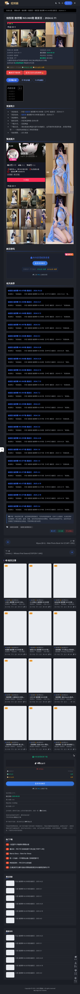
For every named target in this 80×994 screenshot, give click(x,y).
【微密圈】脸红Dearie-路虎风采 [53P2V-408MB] (64, 698)
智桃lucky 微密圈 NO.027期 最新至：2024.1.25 (39, 650)
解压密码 (12, 96)
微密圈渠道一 (65, 647)
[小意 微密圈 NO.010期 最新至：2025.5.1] (10, 890)
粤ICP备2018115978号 (40, 990)
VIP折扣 (41, 769)
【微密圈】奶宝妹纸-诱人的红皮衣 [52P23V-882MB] (15, 745)
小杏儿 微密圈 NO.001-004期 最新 (14, 603)
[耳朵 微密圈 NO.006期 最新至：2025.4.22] (10, 883)
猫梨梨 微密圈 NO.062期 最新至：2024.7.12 (24, 381)
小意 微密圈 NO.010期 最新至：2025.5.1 (28, 889)
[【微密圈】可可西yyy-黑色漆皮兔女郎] (64, 628)
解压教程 (49, 58)
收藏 (61, 531)
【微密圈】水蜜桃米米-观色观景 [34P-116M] (15, 698)
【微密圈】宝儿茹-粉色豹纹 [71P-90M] (64, 745)
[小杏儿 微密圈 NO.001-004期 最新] (15, 581)
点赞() (70, 531)
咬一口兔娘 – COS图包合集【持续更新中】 (24, 858)
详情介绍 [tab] (13, 80)
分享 (54, 531)
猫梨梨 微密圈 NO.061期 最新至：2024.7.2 (24, 393)
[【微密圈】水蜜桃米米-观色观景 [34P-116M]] (15, 675)
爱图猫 (41, 988)
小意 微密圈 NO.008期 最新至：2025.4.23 (29, 904)
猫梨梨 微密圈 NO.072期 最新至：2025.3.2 (24, 472)
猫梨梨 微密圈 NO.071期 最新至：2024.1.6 (24, 449)
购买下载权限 (15, 73)
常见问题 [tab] (27, 80)
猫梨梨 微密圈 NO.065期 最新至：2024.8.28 (24, 347)
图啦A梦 (17, 10)
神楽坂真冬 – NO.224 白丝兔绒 (20, 863)
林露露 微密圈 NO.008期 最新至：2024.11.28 (15, 650)
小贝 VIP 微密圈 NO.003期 (38, 697)
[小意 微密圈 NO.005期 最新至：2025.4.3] (10, 920)
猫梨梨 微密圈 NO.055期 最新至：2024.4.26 (24, 438)
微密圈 (24, 10)
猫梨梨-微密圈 (14, 527)
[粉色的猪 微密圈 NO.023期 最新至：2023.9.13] (64, 581)
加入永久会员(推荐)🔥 (36, 73)
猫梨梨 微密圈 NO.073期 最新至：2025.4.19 (24, 483)
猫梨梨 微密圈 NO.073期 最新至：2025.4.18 (24, 495)
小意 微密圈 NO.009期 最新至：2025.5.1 (28, 896)
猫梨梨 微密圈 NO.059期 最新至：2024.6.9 (24, 404)
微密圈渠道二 (15, 600)
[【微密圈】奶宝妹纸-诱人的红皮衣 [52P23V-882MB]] (15, 723)
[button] (2, 449)
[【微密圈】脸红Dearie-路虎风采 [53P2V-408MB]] (64, 675)
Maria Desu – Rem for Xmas (20, 854)
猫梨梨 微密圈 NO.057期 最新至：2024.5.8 (24, 415)
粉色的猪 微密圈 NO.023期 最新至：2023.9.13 (64, 603)
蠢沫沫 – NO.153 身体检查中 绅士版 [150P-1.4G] (27, 849)
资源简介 (12, 91)
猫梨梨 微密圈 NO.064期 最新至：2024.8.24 (24, 359)
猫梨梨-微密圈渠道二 (26, 527)
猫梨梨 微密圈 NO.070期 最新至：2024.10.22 (25, 290)
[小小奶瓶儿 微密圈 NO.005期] (40, 581)
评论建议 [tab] (40, 80)
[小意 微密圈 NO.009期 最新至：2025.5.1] (10, 898)
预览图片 (12, 94)
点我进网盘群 (19, 63)
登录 (69, 3)
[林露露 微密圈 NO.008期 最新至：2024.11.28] (15, 628)
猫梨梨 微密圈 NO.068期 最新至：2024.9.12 (24, 313)
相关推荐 (12, 99)
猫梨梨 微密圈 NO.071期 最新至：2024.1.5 (24, 461)
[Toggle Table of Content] (18, 88)
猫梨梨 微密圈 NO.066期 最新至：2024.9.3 (24, 336)
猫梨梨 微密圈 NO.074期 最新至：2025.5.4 (24, 506)
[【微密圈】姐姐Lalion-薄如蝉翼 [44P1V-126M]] (40, 723)
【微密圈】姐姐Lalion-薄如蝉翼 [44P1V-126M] (39, 745)
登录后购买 (41, 263)
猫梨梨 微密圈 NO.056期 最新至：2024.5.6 (24, 427)
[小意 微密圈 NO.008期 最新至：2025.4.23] (10, 905)
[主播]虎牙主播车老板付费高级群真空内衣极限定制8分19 (29, 867)
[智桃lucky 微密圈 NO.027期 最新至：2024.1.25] (40, 628)
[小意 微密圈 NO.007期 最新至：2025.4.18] (10, 913)
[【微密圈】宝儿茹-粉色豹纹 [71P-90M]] (64, 723)
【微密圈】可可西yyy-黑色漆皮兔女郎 (64, 650)
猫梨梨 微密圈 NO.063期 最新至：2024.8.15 (24, 370)
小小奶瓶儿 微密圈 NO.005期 (39, 602)
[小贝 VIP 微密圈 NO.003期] (40, 675)
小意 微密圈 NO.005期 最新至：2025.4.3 (28, 918)
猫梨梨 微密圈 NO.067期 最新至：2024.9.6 (24, 324)
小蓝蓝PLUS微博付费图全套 (19, 844)
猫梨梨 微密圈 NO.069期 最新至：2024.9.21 (24, 302)
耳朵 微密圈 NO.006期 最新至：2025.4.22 (29, 881)
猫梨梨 (30, 10)
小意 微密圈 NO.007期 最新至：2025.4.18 (29, 911)
